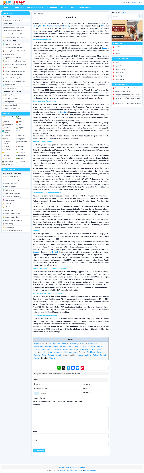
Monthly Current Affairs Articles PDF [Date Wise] (126, 99)
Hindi (73, 8)
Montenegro (58, 352)
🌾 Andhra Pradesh (8, 117)
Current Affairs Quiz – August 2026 (13, 27)
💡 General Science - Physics (11, 217)
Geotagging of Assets (41, 388)
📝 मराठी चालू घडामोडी (8, 102)
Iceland (70, 346)
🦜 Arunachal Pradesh (20, 118)
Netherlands (92, 343)
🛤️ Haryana (20, 128)
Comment (37, 405)
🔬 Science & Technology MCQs (12, 78)
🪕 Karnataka (20, 135)
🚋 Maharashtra (21, 141)
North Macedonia (71, 352)
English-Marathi (119, 72)
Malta (50, 352)
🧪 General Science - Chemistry (12, 220)
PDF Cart (117, 50)
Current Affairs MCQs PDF (122, 91)
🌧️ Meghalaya (20, 139)
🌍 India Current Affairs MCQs (12, 44)
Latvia (84, 346)
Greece (99, 349)
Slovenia (37, 355)
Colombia (86, 384)
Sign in (124, 12)
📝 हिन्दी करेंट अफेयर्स (8, 95)
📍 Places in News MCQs (10, 68)
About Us (62, 470)
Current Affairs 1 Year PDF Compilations (126, 88)
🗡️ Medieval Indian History (11, 180)
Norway (99, 346)
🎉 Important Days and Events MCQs (14, 71)
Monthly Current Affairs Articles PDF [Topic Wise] (127, 104)
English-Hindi (118, 66)
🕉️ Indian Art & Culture (9, 200)
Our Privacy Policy (72, 470)
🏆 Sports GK (7, 203)
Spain (44, 355)
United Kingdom (47, 349)
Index (80, 470)
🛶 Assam (5, 122)
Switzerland (38, 346)
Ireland (77, 346)
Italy (44, 352)
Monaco (83, 343)
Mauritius (86, 393)
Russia (36, 358)
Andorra (65, 349)
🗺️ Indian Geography (9, 186)
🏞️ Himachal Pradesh (6, 131)
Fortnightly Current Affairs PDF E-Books (126, 94)
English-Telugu (119, 79)
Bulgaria (58, 355)
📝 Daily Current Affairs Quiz (11, 20)
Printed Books (84, 8)
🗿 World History (8, 224)
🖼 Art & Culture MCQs (9, 88)
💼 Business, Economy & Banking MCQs (15, 51)
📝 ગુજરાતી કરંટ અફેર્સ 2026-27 (12, 108)
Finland (63, 346)
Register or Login (136, 2)
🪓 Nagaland (6, 149)
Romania (103, 355)
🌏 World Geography (9, 190)
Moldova (88, 355)
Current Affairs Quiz (35, 8)
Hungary (66, 26)
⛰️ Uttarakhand (21, 162)
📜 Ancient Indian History (10, 176)
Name (35, 432)
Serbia (99, 352)
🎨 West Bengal (7, 164)
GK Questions (51, 8)
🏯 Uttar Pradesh (7, 162)
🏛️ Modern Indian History (10, 183)
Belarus (51, 355)
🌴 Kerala (5, 139)
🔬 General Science (9, 210)
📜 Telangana (6, 158)
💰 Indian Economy (8, 207)
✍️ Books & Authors (9, 227)
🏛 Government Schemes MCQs (12, 47)
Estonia (55, 346)
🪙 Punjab (5, 152)
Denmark (47, 346)
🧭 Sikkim (5, 155)
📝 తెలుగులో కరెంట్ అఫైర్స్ (10, 105)
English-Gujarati (119, 76)
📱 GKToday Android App (90, 470)
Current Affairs (18, 8)
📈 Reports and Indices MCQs (12, 58)
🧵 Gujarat (5, 128)
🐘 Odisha (19, 149)
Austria (35, 26)
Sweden (37, 349)
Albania (58, 349)
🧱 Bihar (19, 122)
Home (5, 8)
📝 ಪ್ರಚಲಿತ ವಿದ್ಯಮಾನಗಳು (10, 98)
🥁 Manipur (6, 146)
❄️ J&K (18, 131)
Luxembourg (73, 343)
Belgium (37, 343)
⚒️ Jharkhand (6, 135)
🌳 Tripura (19, 158)
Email (35, 440)
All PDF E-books (119, 47)
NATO (103, 26)
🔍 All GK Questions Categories (12, 230)
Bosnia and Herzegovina (79, 349)
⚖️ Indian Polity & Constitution (12, 193)
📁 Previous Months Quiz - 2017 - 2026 (14, 37)
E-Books (64, 8)
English (116, 62)
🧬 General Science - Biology (11, 213)
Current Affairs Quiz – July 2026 (12, 30)
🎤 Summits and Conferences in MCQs (14, 81)
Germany (52, 343)
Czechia (42, 26)
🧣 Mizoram (20, 146)
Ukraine (56, 26)
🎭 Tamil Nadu (21, 155)
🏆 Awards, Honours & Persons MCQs (14, 64)
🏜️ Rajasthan (20, 152)
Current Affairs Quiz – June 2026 (12, 34)
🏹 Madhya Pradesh (6, 142)
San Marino (91, 352)
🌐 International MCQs (9, 85)
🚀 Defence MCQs (8, 54)
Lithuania (91, 346)
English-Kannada (119, 69)
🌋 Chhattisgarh (7, 125)
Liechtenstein (62, 343)
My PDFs (117, 54)
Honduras (37, 384)
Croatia (92, 349)
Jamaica (43, 394)
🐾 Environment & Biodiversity (12, 197)
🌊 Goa (18, 125)
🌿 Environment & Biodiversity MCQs (14, 61)
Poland (49, 26)
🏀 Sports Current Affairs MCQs (12, 74)
